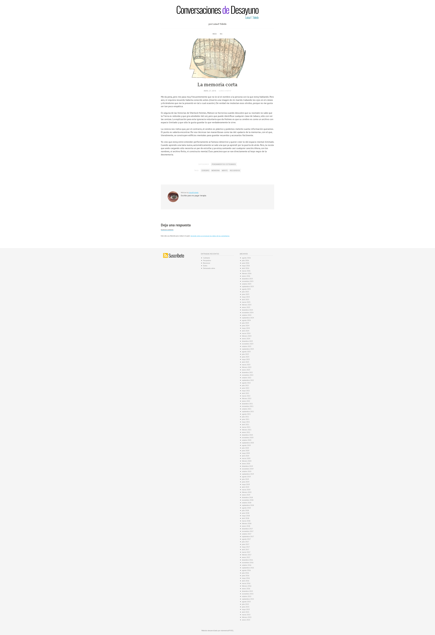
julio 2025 (245, 292)
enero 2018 (246, 526)
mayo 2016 (246, 578)
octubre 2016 (246, 565)
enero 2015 (246, 620)
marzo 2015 (246, 615)
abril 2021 (245, 424)
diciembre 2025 (247, 279)
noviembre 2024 (247, 312)
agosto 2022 (246, 383)
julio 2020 (245, 448)
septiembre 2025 (248, 286)
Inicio (215, 34)
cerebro (205, 170)
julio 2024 (245, 323)
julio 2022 (245, 385)
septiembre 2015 (248, 599)
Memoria (216, 170)
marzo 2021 (246, 427)
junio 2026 (245, 263)
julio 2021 (245, 417)
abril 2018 (245, 518)
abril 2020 (245, 456)
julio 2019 (245, 479)
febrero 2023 (246, 367)
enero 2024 (246, 339)
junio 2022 (245, 388)
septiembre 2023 (248, 349)
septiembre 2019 (248, 474)
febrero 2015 (246, 617)
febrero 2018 (246, 523)
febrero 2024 (246, 336)
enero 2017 (246, 557)
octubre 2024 (246, 315)
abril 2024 (245, 331)
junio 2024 (245, 326)
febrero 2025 (246, 305)
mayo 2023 (246, 359)
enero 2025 (246, 307)
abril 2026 (245, 268)
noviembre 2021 (247, 406)
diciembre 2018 (247, 497)
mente (225, 170)
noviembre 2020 (247, 438)
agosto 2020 (246, 445)
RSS (221, 34)
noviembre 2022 (247, 375)
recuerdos (235, 170)
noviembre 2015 (247, 594)
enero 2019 (246, 495)
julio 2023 (245, 354)
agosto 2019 (246, 477)
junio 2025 (245, 294)
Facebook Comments (167, 229)
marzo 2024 (246, 333)
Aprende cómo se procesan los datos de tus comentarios (210, 236)
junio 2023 (245, 357)
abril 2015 (245, 612)
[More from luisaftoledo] (173, 202)
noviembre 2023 (247, 344)
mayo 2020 (246, 453)
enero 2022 (246, 401)
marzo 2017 (246, 552)
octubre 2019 (246, 471)
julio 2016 (245, 573)
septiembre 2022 (248, 380)
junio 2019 (245, 482)
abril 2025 (245, 299)
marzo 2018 (246, 521)
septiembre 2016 (248, 568)
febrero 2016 (246, 586)
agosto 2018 (246, 508)
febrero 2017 (246, 555)
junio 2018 (245, 513)
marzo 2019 (246, 490)
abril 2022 (245, 393)
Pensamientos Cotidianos (224, 164)
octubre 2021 (246, 409)
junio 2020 (245, 451)
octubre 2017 (246, 534)
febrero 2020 (246, 461)
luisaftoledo (193, 192)
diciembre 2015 (247, 591)
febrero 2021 (246, 430)
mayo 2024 (246, 328)
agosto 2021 (246, 414)
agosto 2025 (246, 289)
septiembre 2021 (248, 411)
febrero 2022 (246, 398)
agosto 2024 (246, 320)
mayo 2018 (246, 516)
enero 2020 (246, 464)
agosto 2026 (246, 258)
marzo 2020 (246, 458)
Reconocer (206, 263)
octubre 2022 (246, 378)
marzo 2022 (246, 396)
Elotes (205, 266)
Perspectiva (207, 260)
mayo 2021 (246, 422)
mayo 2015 (246, 609)
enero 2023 (246, 370)
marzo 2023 (246, 365)
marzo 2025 (246, 302)
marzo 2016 (246, 583)
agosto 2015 (246, 602)
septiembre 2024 (248, 318)
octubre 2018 (246, 503)
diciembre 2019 (247, 466)
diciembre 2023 (247, 341)
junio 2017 (245, 544)
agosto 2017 (246, 539)
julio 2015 (245, 604)
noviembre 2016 (247, 563)
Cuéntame (206, 258)
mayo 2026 (246, 266)
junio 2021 (245, 419)
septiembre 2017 (248, 536)
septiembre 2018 (248, 505)
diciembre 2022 (247, 372)
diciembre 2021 (247, 404)
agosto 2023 (246, 352)
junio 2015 (245, 607)
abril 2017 (245, 549)
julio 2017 (245, 542)
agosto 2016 (246, 570)
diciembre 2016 (247, 560)
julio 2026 (245, 260)
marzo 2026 (246, 271)
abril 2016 (245, 581)
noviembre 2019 (247, 469)
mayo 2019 (246, 484)
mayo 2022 (246, 391)
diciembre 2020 (247, 435)
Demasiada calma (209, 268)
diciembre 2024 (247, 310)
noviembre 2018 (247, 500)
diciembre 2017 (247, 529)
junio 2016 (245, 576)
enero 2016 (246, 589)
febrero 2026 (246, 273)
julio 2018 (245, 510)
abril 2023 (245, 362)
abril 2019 (245, 487)
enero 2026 (246, 276)
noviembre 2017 (247, 531)
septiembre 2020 (248, 443)
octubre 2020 (246, 440)
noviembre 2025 (247, 281)
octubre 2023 (246, 346)
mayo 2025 (246, 297)
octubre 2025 (246, 284)
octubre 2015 (246, 596)
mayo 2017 (246, 547)
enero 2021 (246, 432)
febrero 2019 (246, 492)
